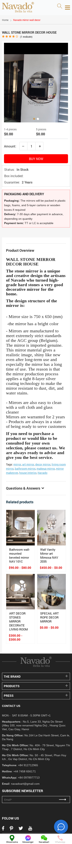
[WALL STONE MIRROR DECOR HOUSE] (36, 82)
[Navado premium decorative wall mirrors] (18, 7)
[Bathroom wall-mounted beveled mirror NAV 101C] (20, 527)
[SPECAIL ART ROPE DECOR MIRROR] (51, 592)
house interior (27, 473)
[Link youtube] (30, 829)
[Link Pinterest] (11, 829)
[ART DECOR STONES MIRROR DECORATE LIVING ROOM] (20, 592)
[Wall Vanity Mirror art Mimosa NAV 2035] (51, 527)
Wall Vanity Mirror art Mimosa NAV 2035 (49, 555)
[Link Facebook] (3, 829)
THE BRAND (12, 676)
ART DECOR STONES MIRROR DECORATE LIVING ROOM (18, 621)
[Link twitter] (21, 829)
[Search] (59, 6)
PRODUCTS (12, 686)
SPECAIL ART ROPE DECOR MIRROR (49, 617)
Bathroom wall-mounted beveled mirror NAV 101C (19, 555)
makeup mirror (46, 468)
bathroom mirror (25, 468)
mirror (17, 464)
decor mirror (42, 464)
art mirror (28, 464)
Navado (42, 473)
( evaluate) (26, 36)
